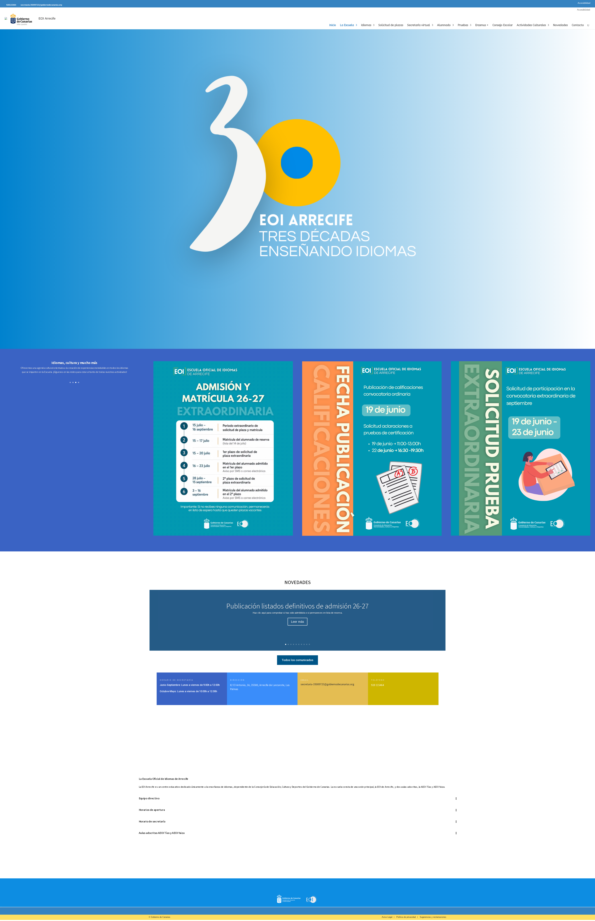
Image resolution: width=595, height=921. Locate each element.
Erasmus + (481, 25)
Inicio (332, 25)
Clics (74, 381)
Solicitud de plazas (390, 25)
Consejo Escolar (502, 25)
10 (309, 644)
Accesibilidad (584, 3)
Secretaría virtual (418, 25)
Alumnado (444, 25)
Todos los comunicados (297, 660)
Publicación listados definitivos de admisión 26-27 (297, 605)
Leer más (297, 621)
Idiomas (366, 25)
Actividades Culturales (531, 25)
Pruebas (463, 25)
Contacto (578, 25)
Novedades (560, 25)
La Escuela (347, 25)
